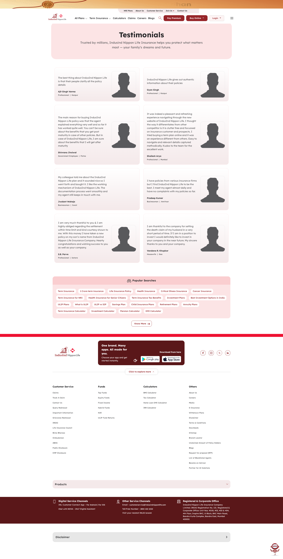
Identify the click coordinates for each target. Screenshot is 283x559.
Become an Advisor (197, 463)
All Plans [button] (79, 18)
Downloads (194, 428)
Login (215, 18)
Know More (140, 323)
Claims (132, 18)
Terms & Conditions (197, 423)
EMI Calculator (153, 311)
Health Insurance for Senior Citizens (107, 297)
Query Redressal (60, 408)
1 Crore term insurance (91, 291)
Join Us (169, 11)
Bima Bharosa (59, 433)
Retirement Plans (168, 304)
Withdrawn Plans (196, 413)
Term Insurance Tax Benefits (146, 297)
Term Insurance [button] (98, 18)
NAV (100, 413)
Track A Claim (59, 398)
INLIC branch (146, 513)
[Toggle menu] (86, 18)
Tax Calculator (149, 398)
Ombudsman (58, 438)
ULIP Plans (63, 304)
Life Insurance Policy (120, 291)
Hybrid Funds (104, 408)
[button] (141, 484)
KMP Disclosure (59, 453)
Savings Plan (118, 304)
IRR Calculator (149, 408)
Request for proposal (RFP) (201, 453)
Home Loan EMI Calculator (155, 403)
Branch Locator (195, 438)
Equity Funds (104, 398)
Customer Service (155, 11)
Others (193, 386)
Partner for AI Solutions (199, 468)
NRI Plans (128, 11)
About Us (140, 11)
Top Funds (102, 393)
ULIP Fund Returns (106, 418)
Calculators (119, 18)
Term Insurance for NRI (70, 297)
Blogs (151, 18)
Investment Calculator (102, 311)
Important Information (63, 413)
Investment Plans (176, 297)
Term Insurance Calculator (71, 311)
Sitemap (192, 433)
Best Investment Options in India (208, 297)
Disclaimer (193, 418)
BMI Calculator (149, 393)
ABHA (55, 443)
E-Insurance (194, 408)
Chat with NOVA (66, 509)
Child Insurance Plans (142, 304)
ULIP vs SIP (100, 304)
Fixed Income (104, 403)
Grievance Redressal (62, 418)
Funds (101, 386)
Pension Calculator (130, 311)
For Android (92, 505)
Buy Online (195, 18)
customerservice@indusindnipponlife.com (147, 505)
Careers (141, 18)
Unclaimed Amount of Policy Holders (205, 443)
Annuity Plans (190, 304)
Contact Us (182, 11)
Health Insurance (146, 291)
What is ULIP (81, 304)
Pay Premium (174, 18)
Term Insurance (66, 291)
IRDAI (55, 423)
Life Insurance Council (62, 428)
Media (191, 403)
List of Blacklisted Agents (200, 458)
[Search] (160, 18)
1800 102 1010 (146, 509)
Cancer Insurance (202, 291)
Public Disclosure (60, 448)
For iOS (101, 505)
